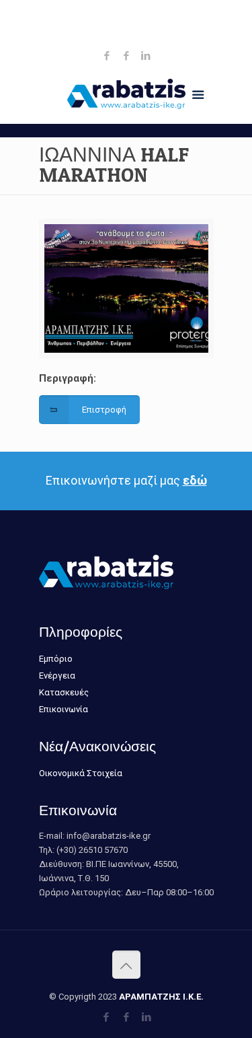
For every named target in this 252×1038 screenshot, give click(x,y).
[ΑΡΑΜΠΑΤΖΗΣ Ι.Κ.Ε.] (126, 97)
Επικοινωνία (63, 709)
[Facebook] (106, 56)
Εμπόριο (56, 659)
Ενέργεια (57, 675)
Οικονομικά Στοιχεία (80, 773)
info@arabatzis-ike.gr (129, 25)
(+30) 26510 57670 (129, 10)
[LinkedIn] (145, 56)
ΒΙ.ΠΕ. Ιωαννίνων (133, 39)
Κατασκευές (64, 692)
